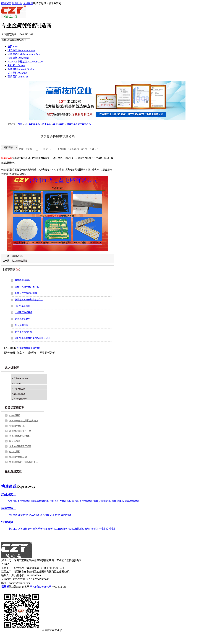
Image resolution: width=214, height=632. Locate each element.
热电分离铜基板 (102, 501)
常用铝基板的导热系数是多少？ (24, 462)
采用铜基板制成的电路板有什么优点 (32, 338)
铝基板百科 (58, 124)
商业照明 (55, 515)
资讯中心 (46, 124)
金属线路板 (118, 501)
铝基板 (5, 586)
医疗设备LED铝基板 (20, 379)
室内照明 (66, 515)
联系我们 (111, 528)
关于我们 (101, 528)
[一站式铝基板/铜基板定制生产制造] (107, 100)
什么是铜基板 (21, 325)
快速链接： (8, 522)
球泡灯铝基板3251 (19, 399)
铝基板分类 (14, 441)
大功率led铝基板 (19, 260)
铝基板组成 (17, 256)
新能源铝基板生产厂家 (20, 431)
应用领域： (8, 508)
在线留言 (6, 3)
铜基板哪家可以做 (23, 332)
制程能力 (80, 528)
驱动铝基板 (14, 451)
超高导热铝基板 (40, 501)
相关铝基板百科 (14, 407)
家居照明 (23, 515)
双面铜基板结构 (22, 280)
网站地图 (17, 3)
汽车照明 (34, 515)
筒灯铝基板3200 (18, 389)
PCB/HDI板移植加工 (64, 528)
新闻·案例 (90, 528)
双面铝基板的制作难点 (20, 436)
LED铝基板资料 (22, 306)
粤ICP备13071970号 (41, 586)
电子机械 (44, 515)
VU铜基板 (65, 501)
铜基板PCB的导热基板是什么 (29, 299)
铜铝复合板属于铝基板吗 (79, 124)
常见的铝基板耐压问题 (20, 446)
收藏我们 (28, 3)
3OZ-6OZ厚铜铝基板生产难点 (23, 420)
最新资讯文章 (13, 471)
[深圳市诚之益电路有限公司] (13, 17)
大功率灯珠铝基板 (23, 312)
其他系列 (55, 501)
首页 (20, 124)
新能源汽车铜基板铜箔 (26, 293)
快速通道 (8, 486)
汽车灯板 (13, 501)
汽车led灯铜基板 (19, 394)
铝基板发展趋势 (22, 319)
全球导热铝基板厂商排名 (27, 287)
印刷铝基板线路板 (18, 457)
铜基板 (76, 501)
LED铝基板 (14, 415)
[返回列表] (9, 149)
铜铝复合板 (16, 384)
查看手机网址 (37, 150)
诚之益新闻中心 (32, 124)
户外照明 (13, 515)
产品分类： (8, 494)
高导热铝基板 (132, 501)
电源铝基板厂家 (17, 426)
